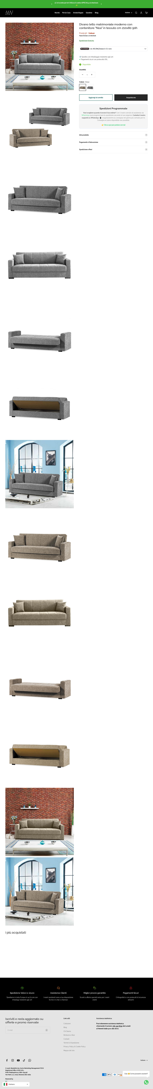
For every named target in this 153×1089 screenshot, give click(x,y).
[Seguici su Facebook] (6, 1060)
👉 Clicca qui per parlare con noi (113, 125)
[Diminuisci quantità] (82, 74)
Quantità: (82, 70)
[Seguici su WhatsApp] (29, 1060)
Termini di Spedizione (71, 1043)
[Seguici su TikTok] (24, 1060)
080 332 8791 (117, 1026)
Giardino (89, 13)
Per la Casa (66, 13)
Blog (96, 13)
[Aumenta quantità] (91, 74)
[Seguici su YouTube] (18, 1060)
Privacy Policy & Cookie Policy (75, 1046)
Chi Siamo (67, 1031)
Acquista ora (131, 97)
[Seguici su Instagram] (12, 1060)
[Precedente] (51, 4)
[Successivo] (101, 4)
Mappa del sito (69, 1050)
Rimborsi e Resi (69, 1035)
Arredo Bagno (78, 13)
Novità (57, 13)
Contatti (66, 1039)
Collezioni (67, 1023)
